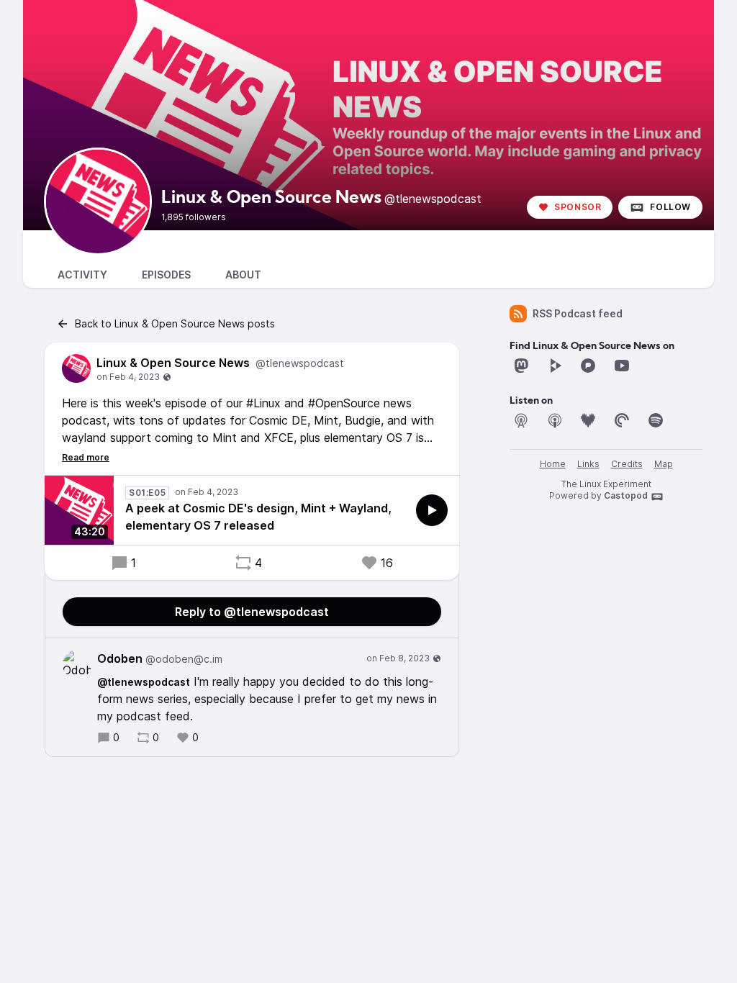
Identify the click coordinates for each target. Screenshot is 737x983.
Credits (627, 463)
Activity (82, 274)
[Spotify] (655, 420)
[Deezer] (588, 420)
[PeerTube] (554, 365)
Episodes (166, 274)
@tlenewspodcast (143, 682)
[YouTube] (621, 365)
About (243, 274)
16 (387, 563)
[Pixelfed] (588, 365)
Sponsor (577, 206)
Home (553, 463)
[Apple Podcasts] (554, 420)
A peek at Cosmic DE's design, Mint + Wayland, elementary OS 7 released (258, 517)
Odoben (159, 658)
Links (588, 463)
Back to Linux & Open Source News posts (175, 323)
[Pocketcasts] (621, 420)
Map (663, 463)
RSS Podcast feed (578, 313)
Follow (670, 206)
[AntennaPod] (521, 420)
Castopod (626, 495)
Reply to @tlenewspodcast (252, 611)
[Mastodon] (521, 365)
